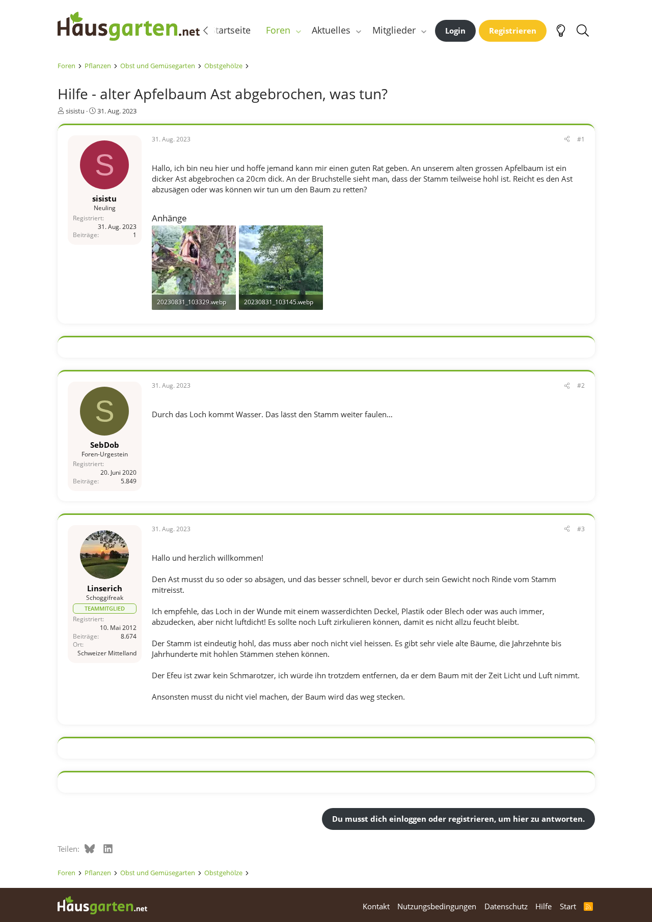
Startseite (230, 30)
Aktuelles (331, 30)
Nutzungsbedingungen (436, 906)
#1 (581, 139)
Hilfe (543, 906)
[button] (298, 30)
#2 (581, 385)
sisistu (75, 111)
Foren (278, 30)
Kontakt (376, 906)
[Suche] (583, 30)
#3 (581, 529)
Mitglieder (394, 30)
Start (568, 906)
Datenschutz (506, 906)
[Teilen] (567, 140)
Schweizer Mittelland (107, 653)
